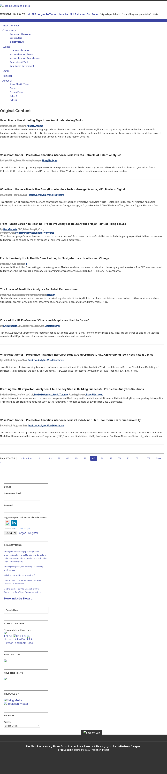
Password (8, 505)
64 (67, 458)
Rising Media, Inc (49, 160)
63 (59, 458)
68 (102, 458)
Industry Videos (10, 25)
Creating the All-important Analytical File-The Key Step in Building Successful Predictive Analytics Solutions (72, 389)
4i (26, 263)
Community (9, 30)
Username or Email (12, 493)
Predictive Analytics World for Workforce (34, 232)
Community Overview (20, 33)
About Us (7, 80)
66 (85, 458)
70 (119, 458)
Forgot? (22, 533)
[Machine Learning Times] (15, 5)
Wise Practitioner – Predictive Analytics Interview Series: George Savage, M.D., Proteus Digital (62, 189)
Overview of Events (19, 50)
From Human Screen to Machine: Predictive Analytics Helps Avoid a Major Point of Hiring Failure (63, 223)
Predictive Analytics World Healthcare (46, 194)
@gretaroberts (52, 325)
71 (128, 458)
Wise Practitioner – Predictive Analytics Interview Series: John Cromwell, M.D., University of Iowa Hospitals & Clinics (76, 354)
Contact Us (15, 88)
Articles (6, 20)
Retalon (51, 294)
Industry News (17, 41)
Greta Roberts (10, 229)
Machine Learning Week (21, 54)
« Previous (27, 458)
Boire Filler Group (94, 394)
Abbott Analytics (35, 125)
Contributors (16, 37)
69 (111, 458)
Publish (13, 99)
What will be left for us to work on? (19, 575)
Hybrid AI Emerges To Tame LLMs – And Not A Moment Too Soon (61, 14)
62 (50, 458)
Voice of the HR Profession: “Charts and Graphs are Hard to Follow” (44, 320)
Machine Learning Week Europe (25, 58)
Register (7, 75)
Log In (5, 70)
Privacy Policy (16, 92)
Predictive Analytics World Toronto (51, 394)
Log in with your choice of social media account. (25, 517)
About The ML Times (19, 84)
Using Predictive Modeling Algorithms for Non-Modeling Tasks (41, 120)
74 (148, 458)
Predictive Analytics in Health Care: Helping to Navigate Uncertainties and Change (54, 258)
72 (137, 458)
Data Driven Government (22, 65)
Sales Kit (14, 95)
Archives (7, 722)
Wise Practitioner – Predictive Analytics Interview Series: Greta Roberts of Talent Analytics (60, 155)
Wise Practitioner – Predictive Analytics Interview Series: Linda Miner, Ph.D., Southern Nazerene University (70, 420)
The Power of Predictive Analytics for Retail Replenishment (40, 289)
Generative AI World (19, 62)
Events (6, 46)
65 (76, 458)
